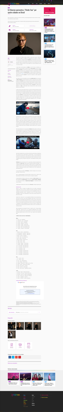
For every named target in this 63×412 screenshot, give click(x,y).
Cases (32, 399)
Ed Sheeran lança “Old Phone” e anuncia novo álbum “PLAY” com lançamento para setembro (49, 384)
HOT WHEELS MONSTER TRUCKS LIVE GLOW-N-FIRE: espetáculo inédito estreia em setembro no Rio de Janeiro (49, 31)
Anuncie (38, 0)
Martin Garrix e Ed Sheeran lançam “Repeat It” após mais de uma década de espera (37, 384)
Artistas (24, 405)
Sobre (35, 0)
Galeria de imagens (26, 406)
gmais (16, 357)
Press (36, 3)
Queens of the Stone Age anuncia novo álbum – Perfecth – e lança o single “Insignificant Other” (49, 61)
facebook (10, 357)
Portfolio (33, 400)
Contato (42, 0)
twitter (13, 357)
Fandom (49, 3)
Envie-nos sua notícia (45, 397)
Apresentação (33, 396)
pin (19, 357)
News (28, 3)
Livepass (22, 73)
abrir (9, 326)
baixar (13, 326)
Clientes (33, 401)
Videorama (40, 3)
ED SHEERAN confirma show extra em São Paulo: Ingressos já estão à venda (25, 384)
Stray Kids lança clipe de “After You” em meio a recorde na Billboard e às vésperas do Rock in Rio (49, 46)
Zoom (32, 3)
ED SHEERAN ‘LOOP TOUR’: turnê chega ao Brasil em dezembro (13, 383)
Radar (45, 3)
